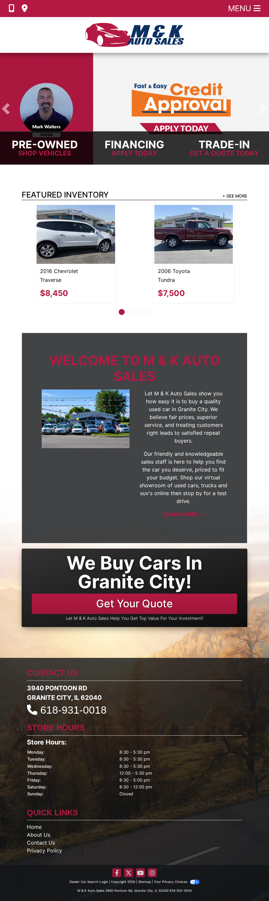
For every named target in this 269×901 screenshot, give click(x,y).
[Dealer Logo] (134, 35)
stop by (192, 468)
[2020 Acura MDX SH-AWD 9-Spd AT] (75, 219)
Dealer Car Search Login (89, 857)
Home (34, 802)
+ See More (234, 196)
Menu (241, 8)
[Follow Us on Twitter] (128, 848)
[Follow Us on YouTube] (140, 848)
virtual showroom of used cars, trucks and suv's (183, 460)
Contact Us (41, 817)
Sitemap (144, 857)
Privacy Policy (44, 825)
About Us (38, 810)
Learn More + (183, 489)
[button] (5, 109)
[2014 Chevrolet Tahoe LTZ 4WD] (193, 222)
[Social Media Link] (152, 848)
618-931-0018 (73, 685)
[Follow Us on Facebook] (116, 848)
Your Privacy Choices (171, 857)
